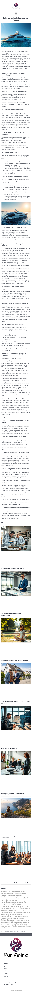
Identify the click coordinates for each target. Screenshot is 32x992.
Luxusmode (19, 912)
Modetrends (26, 912)
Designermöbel (13, 895)
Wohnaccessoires (6, 926)
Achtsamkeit (5, 892)
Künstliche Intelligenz (8, 912)
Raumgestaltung (19, 918)
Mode (5, 968)
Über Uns (6, 973)
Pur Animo (6, 962)
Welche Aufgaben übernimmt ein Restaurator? (13, 568)
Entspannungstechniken (13, 903)
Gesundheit (26, 907)
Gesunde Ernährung (11, 906)
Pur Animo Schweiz (8, 984)
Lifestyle (6, 966)
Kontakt (6, 975)
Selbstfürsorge (7, 920)
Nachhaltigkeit (8, 916)
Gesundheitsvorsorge (14, 908)
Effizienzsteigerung (22, 897)
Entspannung (21, 901)
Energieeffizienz (9, 901)
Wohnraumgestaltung (21, 926)
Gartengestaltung (24, 904)
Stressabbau (5, 922)
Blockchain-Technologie (20, 893)
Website (6, 976)
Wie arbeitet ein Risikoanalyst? (9, 748)
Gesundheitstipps (5, 908)
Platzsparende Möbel (7, 918)
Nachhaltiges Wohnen (17, 914)
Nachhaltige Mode (6, 914)
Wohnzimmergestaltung (7, 927)
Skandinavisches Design (22, 920)
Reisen (5, 970)
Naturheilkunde (25, 916)
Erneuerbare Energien (6, 904)
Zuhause (6, 963)
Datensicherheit (5, 895)
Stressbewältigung (20, 922)
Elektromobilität (22, 898)
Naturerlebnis (18, 916)
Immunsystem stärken (9, 910)
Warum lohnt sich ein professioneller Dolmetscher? (14, 882)
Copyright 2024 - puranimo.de (16, 990)
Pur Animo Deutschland (10, 982)
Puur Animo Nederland (9, 986)
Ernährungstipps (16, 904)
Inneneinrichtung (21, 910)
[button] (16, 13)
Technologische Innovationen (8, 924)
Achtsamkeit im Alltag (18, 891)
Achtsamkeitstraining (7, 893)
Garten (5, 965)
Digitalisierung (14, 897)
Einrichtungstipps (5, 898)
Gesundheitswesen (25, 908)
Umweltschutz (21, 924)
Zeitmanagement (17, 927)
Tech (2, 931)
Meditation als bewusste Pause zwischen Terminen (14, 660)
